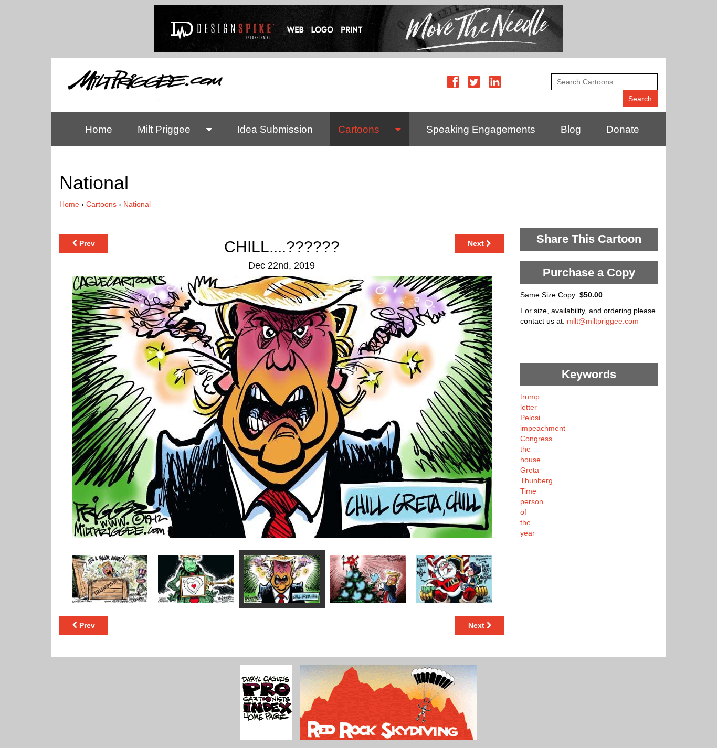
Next (477, 243)
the (525, 449)
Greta (529, 470)
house (530, 459)
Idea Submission (275, 129)
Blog (571, 129)
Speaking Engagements (480, 129)
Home (98, 129)
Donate (622, 129)
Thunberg (536, 480)
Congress (536, 438)
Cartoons (358, 129)
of (523, 512)
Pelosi (530, 417)
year (527, 533)
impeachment (542, 428)
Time (528, 491)
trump (530, 396)
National (137, 204)
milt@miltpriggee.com (603, 321)
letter (528, 407)
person (531, 501)
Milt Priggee (164, 129)
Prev (86, 243)
